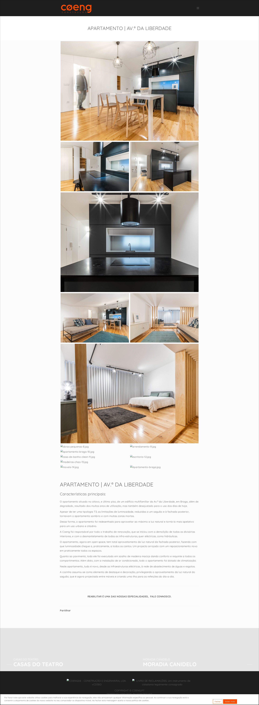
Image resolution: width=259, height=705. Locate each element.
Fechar (218, 701)
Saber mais (230, 701)
